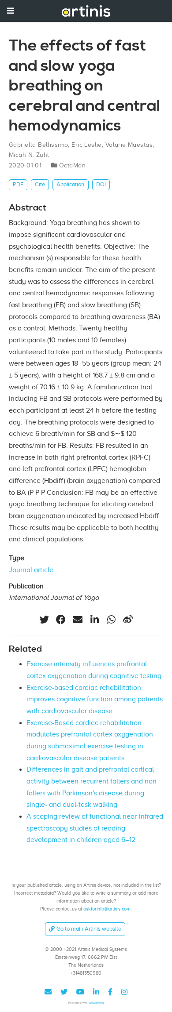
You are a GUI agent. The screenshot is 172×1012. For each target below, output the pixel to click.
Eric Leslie (86, 144)
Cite (40, 184)
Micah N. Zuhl (29, 155)
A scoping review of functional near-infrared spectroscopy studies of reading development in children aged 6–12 (94, 828)
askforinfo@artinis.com (107, 908)
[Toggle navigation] (10, 11)
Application (70, 184)
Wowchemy (96, 1002)
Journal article (31, 570)
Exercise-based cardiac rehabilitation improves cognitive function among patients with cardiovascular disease (94, 699)
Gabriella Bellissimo (38, 144)
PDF (18, 184)
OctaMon (72, 165)
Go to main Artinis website (88, 928)
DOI (101, 184)
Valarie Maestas (129, 144)
